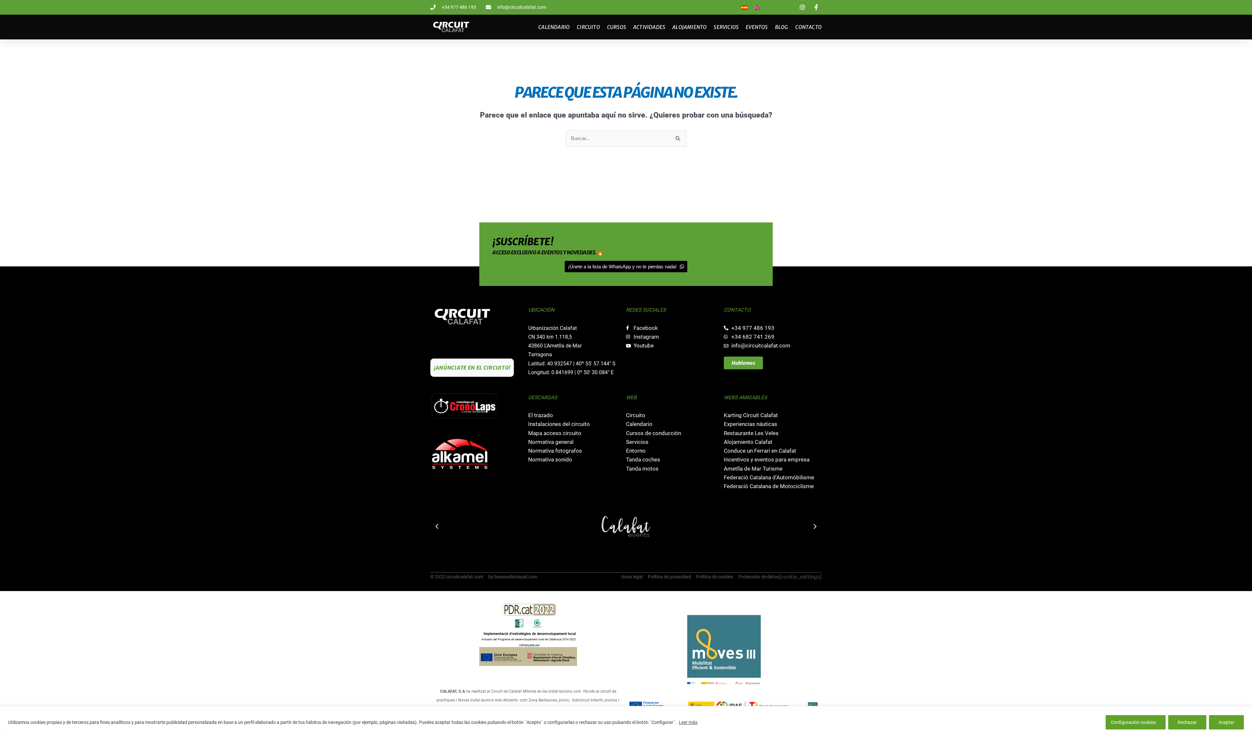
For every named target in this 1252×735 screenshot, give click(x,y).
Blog (781, 27)
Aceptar (1226, 722)
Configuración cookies (1133, 722)
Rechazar (1187, 722)
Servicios (726, 27)
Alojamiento (689, 27)
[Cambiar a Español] (744, 7)
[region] (626, 720)
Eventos (757, 27)
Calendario (554, 27)
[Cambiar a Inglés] (757, 7)
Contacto (808, 27)
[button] (437, 526)
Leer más (688, 722)
